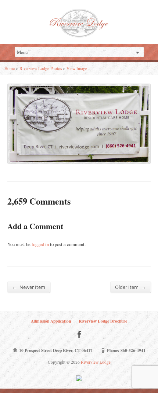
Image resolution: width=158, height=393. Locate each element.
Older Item (130, 286)
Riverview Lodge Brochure (103, 321)
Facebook (79, 334)
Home (9, 68)
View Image (77, 68)
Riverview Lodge (95, 362)
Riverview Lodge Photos (40, 68)
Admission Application (51, 321)
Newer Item (28, 286)
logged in (40, 244)
